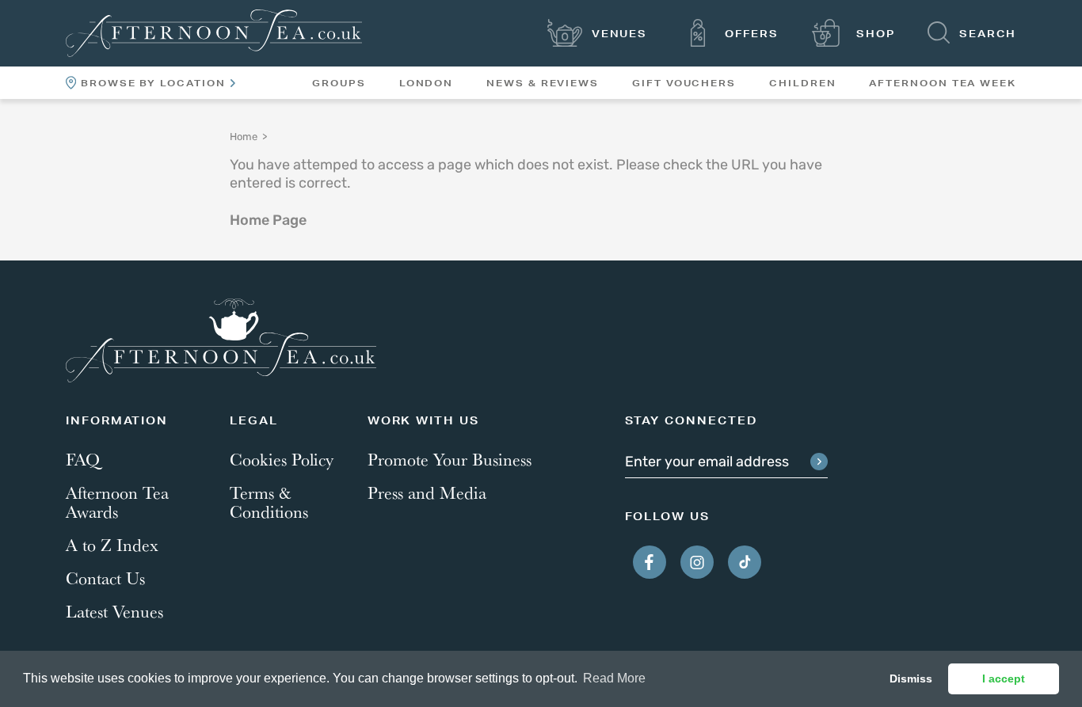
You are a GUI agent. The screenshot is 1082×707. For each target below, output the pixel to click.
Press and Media (427, 492)
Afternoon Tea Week (942, 83)
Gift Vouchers (684, 83)
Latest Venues (114, 611)
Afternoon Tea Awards (117, 502)
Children (802, 83)
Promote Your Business (449, 459)
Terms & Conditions (269, 502)
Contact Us (105, 578)
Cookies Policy (281, 459)
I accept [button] (1003, 678)
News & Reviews (542, 83)
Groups (339, 83)
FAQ (83, 459)
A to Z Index (112, 544)
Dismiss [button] (911, 678)
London (426, 83)
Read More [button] (614, 678)
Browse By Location (153, 83)
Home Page (268, 222)
